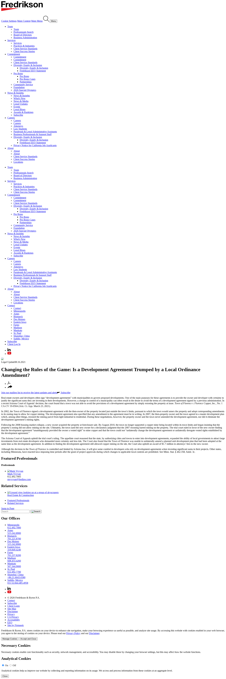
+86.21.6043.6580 (16, 577)
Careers (11, 117)
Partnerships (26, 81)
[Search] (46, 21)
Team (10, 26)
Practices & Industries (24, 46)
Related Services (14, 486)
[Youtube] (9, 353)
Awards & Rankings (23, 112)
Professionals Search (24, 32)
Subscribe (18, 115)
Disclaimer (12, 611)
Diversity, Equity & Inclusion (28, 65)
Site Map (11, 608)
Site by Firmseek (15, 625)
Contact (11, 305)
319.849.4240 (14, 549)
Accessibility (13, 619)
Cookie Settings (9, 21)
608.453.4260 (14, 560)
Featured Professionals (19, 458)
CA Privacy (13, 617)
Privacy (11, 614)
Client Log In (13, 344)
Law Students (20, 129)
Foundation (19, 87)
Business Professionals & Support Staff (33, 134)
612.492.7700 (14, 572)
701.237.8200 (14, 555)
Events (17, 106)
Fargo (16, 325)
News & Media (21, 101)
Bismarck (18, 316)
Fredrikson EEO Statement (33, 70)
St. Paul (17, 333)
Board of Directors (23, 34)
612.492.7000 (14, 527)
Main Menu (37, 21)
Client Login (13, 606)
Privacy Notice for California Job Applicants (35, 145)
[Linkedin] (9, 350)
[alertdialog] (113, 661)
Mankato (18, 330)
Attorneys (18, 126)
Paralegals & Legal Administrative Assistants (35, 131)
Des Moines (19, 319)
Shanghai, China (22, 336)
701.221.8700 (14, 538)
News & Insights (15, 93)
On (6, 665)
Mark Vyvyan (14, 474)
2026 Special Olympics (25, 90)
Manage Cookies (9, 639)
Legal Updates (21, 104)
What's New (20, 98)
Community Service (23, 84)
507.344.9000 (14, 566)
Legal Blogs (19, 109)
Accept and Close (28, 639)
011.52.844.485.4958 (17, 583)
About (10, 148)
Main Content (24, 21)
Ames (16, 313)
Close (5, 676)
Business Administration (25, 37)
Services (11, 40)
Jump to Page (7, 508)
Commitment (13, 54)
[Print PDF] (8, 383)
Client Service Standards (25, 48)
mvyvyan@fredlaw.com (19, 479)
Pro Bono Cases (27, 79)
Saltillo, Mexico (21, 338)
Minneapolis (20, 311)
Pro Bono (18, 73)
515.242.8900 (14, 533)
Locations (18, 162)
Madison (18, 327)
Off (14, 665)
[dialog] (113, 634)
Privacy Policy (73, 633)
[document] (113, 661)
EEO (9, 622)
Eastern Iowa (20, 322)
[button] (9, 387)
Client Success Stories (24, 51)
